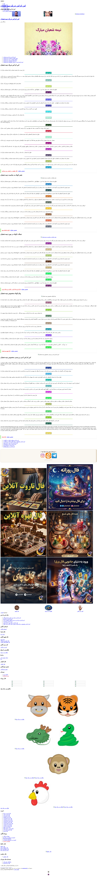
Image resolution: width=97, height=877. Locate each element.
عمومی (2, 612)
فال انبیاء (2, 634)
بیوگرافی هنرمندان (7, 861)
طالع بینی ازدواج (48, 611)
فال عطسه (5, 856)
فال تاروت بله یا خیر (7, 829)
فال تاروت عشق (6, 827)
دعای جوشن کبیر (4, 657)
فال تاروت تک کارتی (7, 818)
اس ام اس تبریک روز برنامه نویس (10, 442)
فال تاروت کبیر (6, 814)
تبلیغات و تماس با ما (7, 11)
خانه (4, 3)
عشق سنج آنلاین (4, 669)
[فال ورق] (70, 603)
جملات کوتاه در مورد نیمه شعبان (10, 59)
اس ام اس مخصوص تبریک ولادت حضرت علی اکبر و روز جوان (16, 624)
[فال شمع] (70, 556)
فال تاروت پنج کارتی (7, 822)
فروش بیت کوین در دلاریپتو (9, 837)
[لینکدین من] (11, 867)
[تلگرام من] (2, 867)
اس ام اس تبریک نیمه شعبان (13, 6)
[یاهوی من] (1, 867)
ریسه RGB (5, 674)
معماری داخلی (6, 836)
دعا (1, 659)
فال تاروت (5, 831)
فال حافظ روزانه (4, 847)
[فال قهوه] (24, 556)
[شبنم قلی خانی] (79, 13)
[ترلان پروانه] (48, 16)
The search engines (7, 838)
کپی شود (48, 73)
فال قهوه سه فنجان (5, 640)
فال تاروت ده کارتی (7, 826)
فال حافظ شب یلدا (5, 849)
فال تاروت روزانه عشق (8, 828)
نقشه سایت (16, 869)
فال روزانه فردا (6, 863)
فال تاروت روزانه (7, 813)
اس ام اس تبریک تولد (7, 619)
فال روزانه (5, 7)
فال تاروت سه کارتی (7, 819)
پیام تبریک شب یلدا (5, 850)
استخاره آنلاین (6, 9)
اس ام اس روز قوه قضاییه (9, 446)
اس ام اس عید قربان (7, 621)
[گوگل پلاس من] (9, 867)
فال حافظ (3, 846)
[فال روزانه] (70, 510)
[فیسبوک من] (3, 867)
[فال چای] (24, 603)
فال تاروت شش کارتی (8, 823)
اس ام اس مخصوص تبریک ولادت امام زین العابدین (14, 441)
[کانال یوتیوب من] (10, 867)
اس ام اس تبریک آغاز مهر (8, 445)
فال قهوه (17, 611)
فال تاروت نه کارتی (7, 824)
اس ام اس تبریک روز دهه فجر (9, 444)
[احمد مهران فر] (16, 16)
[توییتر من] (7, 867)
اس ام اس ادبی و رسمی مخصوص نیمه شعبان (13, 62)
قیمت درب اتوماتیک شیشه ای (9, 840)
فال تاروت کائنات (7, 817)
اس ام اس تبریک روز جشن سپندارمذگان (12, 617)
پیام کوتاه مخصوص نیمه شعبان (10, 60)
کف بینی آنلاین (80, 611)
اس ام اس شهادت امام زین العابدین (11, 440)
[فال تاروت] (24, 510)
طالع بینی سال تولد (5, 808)
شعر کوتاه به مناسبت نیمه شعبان (10, 58)
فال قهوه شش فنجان (5, 642)
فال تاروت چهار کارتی (8, 821)
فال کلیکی (3, 664)
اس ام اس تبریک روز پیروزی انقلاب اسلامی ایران (14, 620)
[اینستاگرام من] (5, 867)
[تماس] (6, 867)
